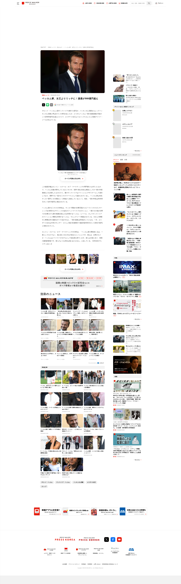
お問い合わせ (97, 564)
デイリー (116, 159)
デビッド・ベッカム (47, 482)
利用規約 (83, 564)
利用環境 (90, 564)
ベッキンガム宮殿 (78, 482)
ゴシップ (43, 486)
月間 (125, 159)
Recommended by (93, 363)
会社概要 (64, 564)
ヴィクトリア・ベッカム (63, 482)
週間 (121, 159)
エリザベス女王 (91, 482)
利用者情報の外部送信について (110, 564)
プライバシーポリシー (74, 564)
